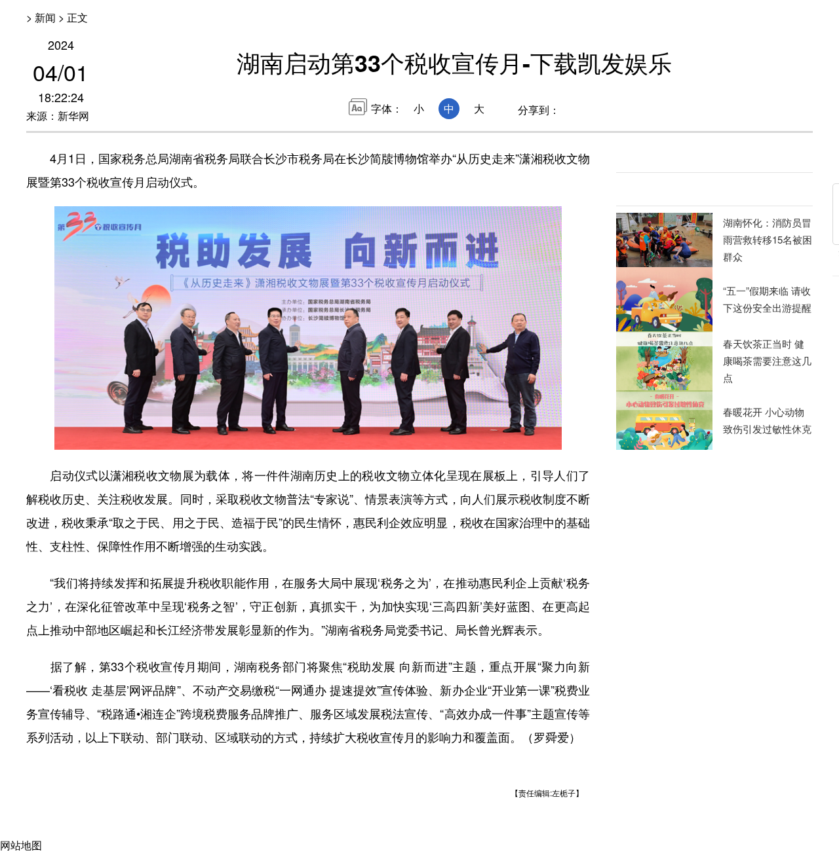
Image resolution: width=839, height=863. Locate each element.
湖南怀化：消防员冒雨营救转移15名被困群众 (767, 239)
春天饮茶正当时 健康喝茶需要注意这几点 (767, 360)
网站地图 (21, 845)
